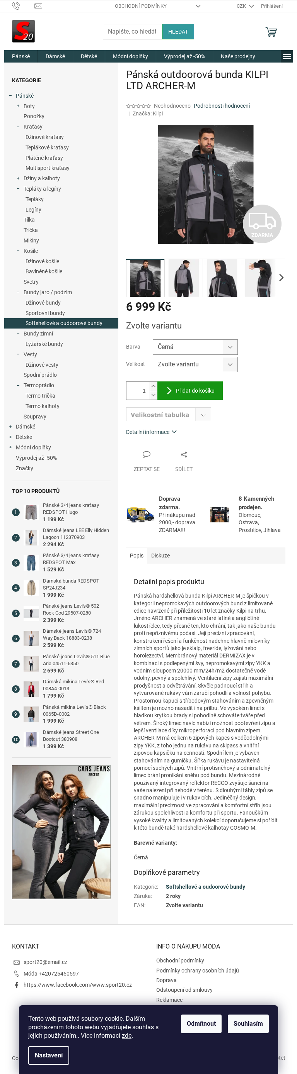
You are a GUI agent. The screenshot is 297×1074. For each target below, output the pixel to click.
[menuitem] (21, 56)
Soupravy (35, 416)
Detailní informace (147, 432)
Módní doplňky (33, 447)
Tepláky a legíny (42, 189)
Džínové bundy (43, 303)
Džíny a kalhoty (42, 178)
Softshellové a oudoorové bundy (64, 323)
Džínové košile (42, 261)
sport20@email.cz (45, 962)
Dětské (24, 437)
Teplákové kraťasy (47, 147)
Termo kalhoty (43, 406)
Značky (24, 468)
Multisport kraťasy (48, 168)
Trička (31, 230)
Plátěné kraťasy (44, 158)
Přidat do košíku (195, 391)
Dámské (25, 427)
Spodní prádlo (40, 375)
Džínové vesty (42, 365)
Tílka (29, 220)
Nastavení (49, 1055)
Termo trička (40, 396)
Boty (29, 106)
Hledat (178, 32)
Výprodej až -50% (36, 458)
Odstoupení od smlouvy (184, 990)
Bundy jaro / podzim (48, 292)
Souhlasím (248, 1023)
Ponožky (34, 116)
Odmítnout (201, 1023)
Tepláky (35, 199)
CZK (242, 6)
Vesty (30, 354)
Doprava (166, 980)
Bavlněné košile (44, 271)
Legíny (33, 210)
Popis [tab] (136, 555)
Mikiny (31, 240)
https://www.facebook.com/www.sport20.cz (78, 985)
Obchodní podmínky (141, 6)
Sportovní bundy (45, 313)
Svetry (31, 282)
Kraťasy (33, 127)
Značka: (148, 113)
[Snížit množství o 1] (153, 395)
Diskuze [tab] (160, 555)
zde (126, 1035)
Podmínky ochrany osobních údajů (197, 970)
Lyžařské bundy (44, 344)
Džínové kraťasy (45, 137)
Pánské (25, 96)
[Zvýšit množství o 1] (153, 386)
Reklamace (169, 1000)
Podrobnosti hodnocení (222, 106)
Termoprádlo (39, 385)
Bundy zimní (38, 333)
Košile (31, 251)
